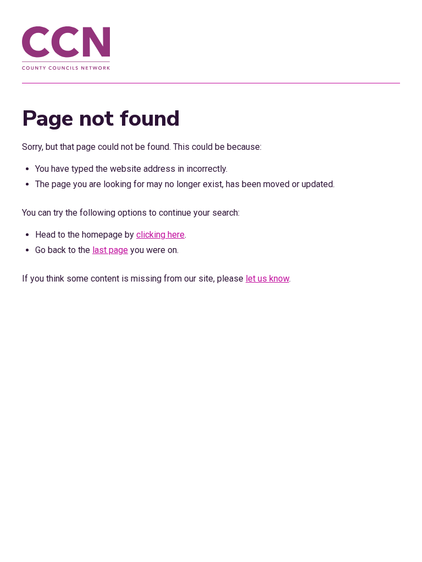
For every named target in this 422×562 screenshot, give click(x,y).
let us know (267, 278)
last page (110, 250)
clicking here (160, 234)
